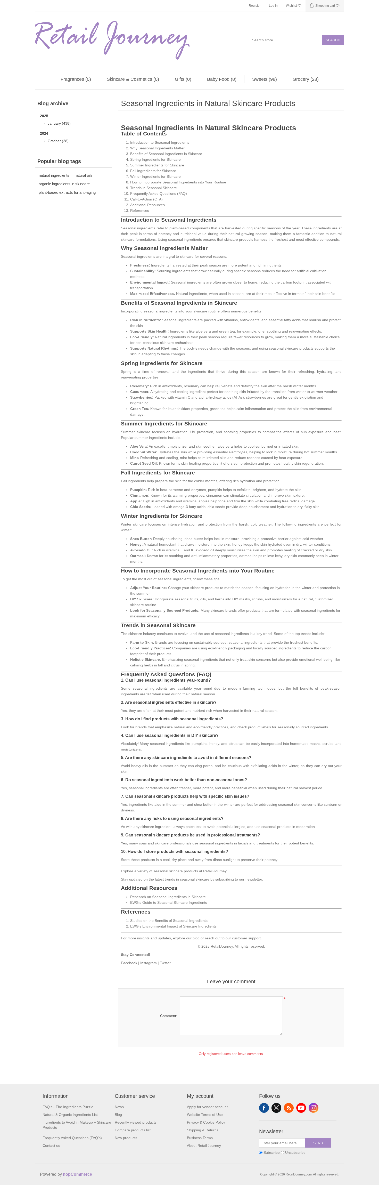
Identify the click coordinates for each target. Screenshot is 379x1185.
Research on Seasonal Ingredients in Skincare (168, 897)
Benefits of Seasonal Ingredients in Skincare (166, 154)
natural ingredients (54, 175)
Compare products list (133, 1130)
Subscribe (271, 1152)
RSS (289, 1108)
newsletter (253, 879)
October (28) (58, 141)
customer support (246, 938)
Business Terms (200, 1138)
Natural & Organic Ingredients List (70, 1115)
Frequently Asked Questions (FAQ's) (72, 1138)
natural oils (84, 175)
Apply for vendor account (207, 1107)
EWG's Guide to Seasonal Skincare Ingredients (168, 902)
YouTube (301, 1108)
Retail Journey (214, 871)
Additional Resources (147, 205)
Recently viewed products (135, 1122)
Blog (118, 1115)
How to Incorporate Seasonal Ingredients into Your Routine (178, 182)
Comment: (168, 1016)
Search (333, 40)
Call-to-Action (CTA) (146, 199)
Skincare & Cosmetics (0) (133, 79)
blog (196, 938)
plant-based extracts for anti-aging (67, 192)
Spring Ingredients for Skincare (155, 159)
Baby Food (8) (221, 79)
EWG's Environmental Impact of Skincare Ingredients (173, 926)
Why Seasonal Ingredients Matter (157, 148)
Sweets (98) (264, 79)
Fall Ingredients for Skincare (153, 171)
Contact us (51, 1145)
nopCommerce (77, 1174)
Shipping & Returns (202, 1130)
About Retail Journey (204, 1145)
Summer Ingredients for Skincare (157, 165)
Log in (273, 5)
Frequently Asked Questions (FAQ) (158, 193)
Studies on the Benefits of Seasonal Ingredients (169, 920)
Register (255, 5)
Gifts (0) (183, 79)
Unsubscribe (295, 1152)
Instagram (148, 963)
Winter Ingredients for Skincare (155, 176)
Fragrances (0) (76, 79)
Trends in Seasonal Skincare (153, 188)
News (119, 1107)
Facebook (129, 963)
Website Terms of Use (205, 1115)
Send (318, 1143)
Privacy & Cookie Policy (206, 1122)
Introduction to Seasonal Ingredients (159, 142)
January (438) (59, 123)
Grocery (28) (306, 79)
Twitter (165, 963)
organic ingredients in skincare (64, 184)
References (139, 210)
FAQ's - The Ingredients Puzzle (68, 1107)
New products (126, 1138)
